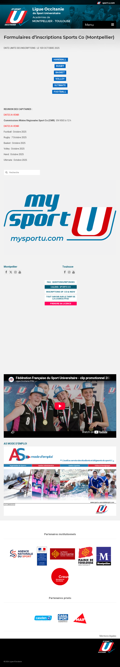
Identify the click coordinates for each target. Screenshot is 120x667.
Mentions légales (108, 636)
